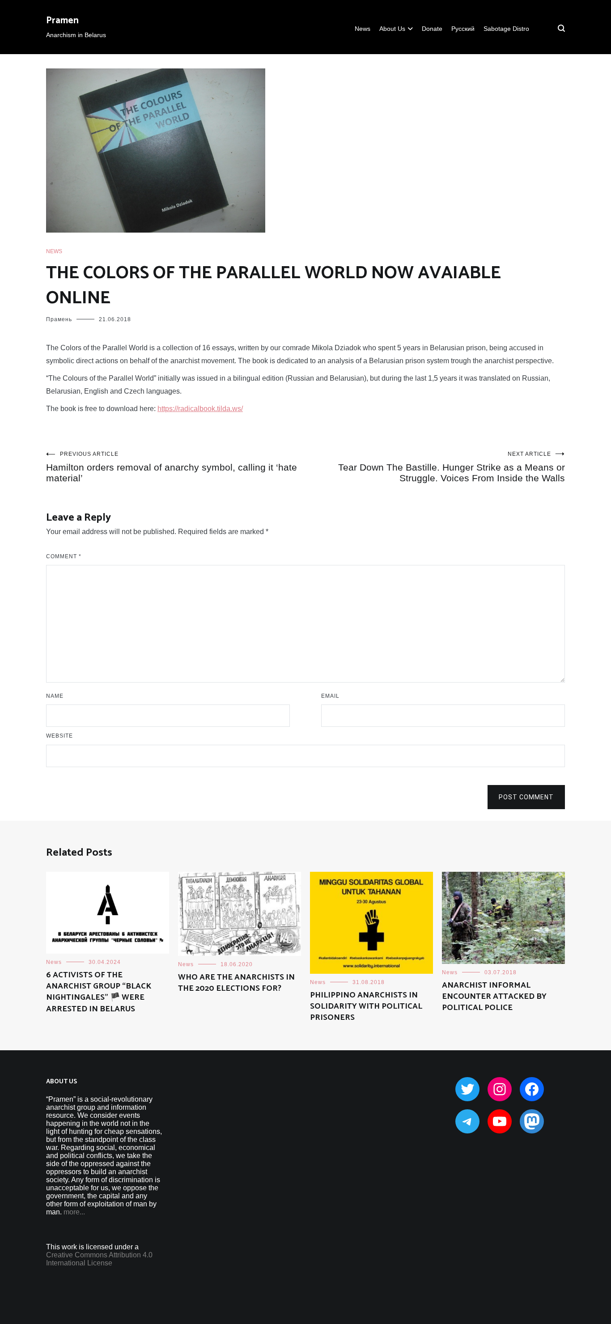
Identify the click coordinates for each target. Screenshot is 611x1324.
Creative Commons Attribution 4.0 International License (99, 1259)
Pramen (62, 20)
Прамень (59, 319)
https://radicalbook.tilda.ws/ (200, 408)
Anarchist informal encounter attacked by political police (494, 996)
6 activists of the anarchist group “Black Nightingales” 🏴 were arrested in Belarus (98, 992)
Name (55, 696)
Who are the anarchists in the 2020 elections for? (236, 983)
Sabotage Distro (506, 28)
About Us (392, 28)
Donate (432, 28)
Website (59, 736)
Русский (463, 28)
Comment (63, 556)
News (362, 28)
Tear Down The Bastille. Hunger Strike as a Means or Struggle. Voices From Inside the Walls (451, 467)
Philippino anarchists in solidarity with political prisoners (366, 1006)
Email (330, 696)
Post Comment (526, 797)
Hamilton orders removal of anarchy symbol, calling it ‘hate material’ (171, 467)
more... (74, 1212)
